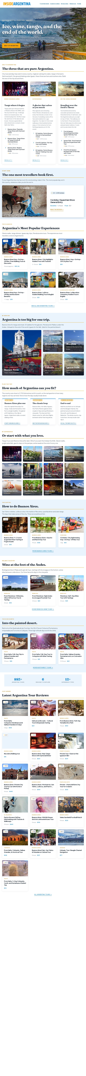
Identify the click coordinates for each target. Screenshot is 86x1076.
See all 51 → (36, 160)
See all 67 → (8, 160)
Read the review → (56, 209)
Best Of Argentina (11, 45)
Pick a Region (29, 45)
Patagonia (64, 4)
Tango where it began (14, 105)
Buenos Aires (55, 4)
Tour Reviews (44, 4)
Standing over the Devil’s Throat (68, 106)
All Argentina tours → (43, 894)
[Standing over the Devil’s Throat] (71, 89)
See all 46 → (64, 160)
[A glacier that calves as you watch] (43, 89)
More (79, 4)
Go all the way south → (68, 423)
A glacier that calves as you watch (42, 106)
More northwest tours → (43, 667)
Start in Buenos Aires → (12, 423)
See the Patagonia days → (41, 423)
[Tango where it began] (15, 89)
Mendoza (73, 4)
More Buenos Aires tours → (43, 551)
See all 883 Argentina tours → (43, 306)
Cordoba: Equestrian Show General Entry (62, 201)
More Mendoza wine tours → (43, 609)
